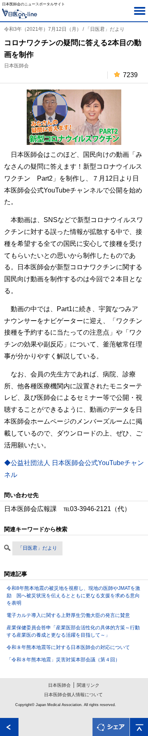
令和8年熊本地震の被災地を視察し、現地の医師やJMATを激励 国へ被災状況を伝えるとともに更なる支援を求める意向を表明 (73, 595)
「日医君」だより (37, 548)
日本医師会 (59, 685)
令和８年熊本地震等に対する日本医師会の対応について (68, 647)
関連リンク (88, 685)
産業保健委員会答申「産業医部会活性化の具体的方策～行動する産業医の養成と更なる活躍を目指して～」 (73, 631)
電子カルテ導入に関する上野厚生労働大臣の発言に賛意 (68, 615)
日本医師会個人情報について (73, 694)
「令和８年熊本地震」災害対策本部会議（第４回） (63, 660)
